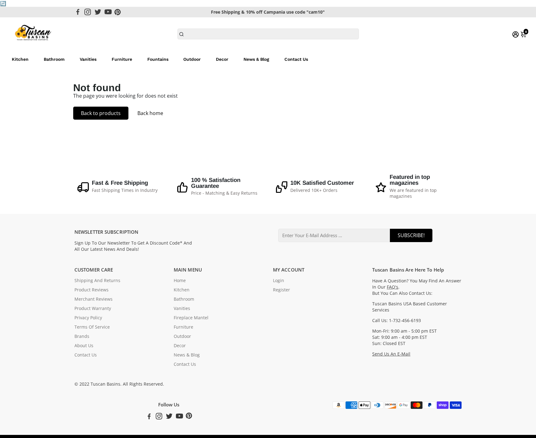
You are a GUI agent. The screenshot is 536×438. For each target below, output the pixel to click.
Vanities (88, 59)
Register (281, 290)
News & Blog (256, 59)
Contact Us (296, 59)
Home (180, 280)
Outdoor (192, 59)
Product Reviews (91, 290)
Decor (222, 59)
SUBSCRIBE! (411, 235)
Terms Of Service (92, 327)
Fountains (157, 59)
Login (278, 280)
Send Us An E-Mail (391, 354)
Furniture (122, 59)
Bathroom (54, 59)
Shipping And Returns (97, 280)
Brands (81, 336)
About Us (83, 345)
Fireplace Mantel (191, 318)
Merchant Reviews (93, 299)
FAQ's (392, 287)
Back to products (101, 113)
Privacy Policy (88, 318)
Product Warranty (92, 308)
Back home (150, 113)
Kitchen (20, 59)
